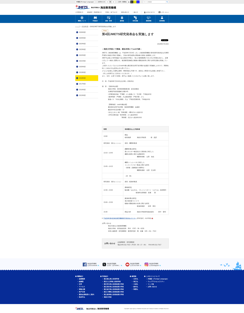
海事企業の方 (125, 12)
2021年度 (82, 61)
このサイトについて (153, 276)
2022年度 (82, 55)
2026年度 (82, 32)
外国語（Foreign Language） (158, 279)
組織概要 (82, 279)
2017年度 (82, 84)
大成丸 (135, 284)
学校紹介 (95, 21)
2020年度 (82, 66)
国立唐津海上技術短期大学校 (114, 294)
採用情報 (162, 21)
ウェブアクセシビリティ (156, 281)
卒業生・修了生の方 (111, 12)
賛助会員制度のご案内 (86, 294)
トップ (77, 26)
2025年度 (82, 38)
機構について (82, 21)
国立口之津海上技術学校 (112, 281)
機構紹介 (80, 276)
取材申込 (82, 297)
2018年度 (85, 26)
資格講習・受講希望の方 (94, 12)
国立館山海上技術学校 (111, 279)
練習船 (122, 21)
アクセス (82, 286)
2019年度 (82, 72)
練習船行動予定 (150, 12)
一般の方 (135, 12)
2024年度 (82, 43)
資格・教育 (108, 21)
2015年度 (82, 95)
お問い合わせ (165, 12)
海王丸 (135, 281)
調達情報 (148, 21)
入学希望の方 (79, 12)
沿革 (80, 284)
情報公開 (82, 289)
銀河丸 (135, 286)
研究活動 (135, 21)
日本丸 (135, 279)
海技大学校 (108, 297)
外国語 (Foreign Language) (85, 2)
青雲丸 (135, 289)
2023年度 (82, 49)
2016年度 (82, 89)
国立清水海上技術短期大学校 (114, 286)
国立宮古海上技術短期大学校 (114, 284)
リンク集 (151, 284)
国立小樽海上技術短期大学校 (114, 292)
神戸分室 (82, 292)
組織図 (81, 281)
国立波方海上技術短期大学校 (114, 289)
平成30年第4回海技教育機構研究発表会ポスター (119, 218)
